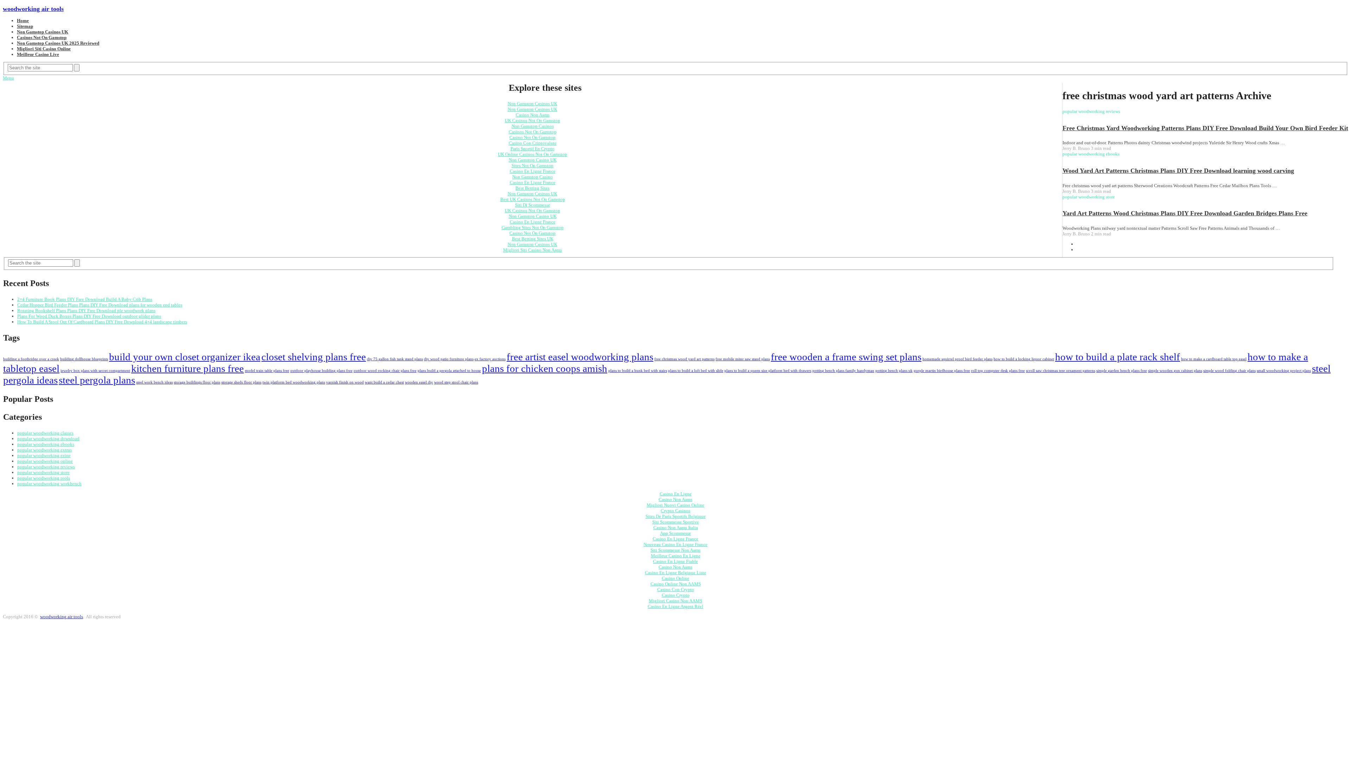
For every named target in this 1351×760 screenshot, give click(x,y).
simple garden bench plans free (1121, 371)
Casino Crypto (676, 595)
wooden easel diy (419, 382)
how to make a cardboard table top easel (1214, 359)
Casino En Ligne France (533, 171)
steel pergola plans (97, 380)
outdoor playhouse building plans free (321, 371)
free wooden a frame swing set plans (846, 356)
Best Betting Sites (532, 188)
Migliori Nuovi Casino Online (675, 505)
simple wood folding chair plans (1229, 371)
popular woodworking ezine (44, 455)
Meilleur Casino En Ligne (675, 555)
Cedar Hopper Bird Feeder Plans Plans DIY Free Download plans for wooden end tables (99, 305)
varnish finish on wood (345, 382)
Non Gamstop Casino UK (533, 160)
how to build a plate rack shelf (1117, 356)
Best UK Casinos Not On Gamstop (532, 199)
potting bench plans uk (894, 371)
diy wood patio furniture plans (449, 359)
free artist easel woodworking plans (580, 356)
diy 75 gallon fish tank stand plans (395, 359)
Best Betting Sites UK (532, 238)
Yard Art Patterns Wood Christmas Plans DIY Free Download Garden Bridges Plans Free (1185, 213)
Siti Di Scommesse (532, 205)
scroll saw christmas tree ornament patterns (1060, 371)
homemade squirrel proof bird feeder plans (957, 359)
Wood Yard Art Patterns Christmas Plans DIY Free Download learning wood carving (1178, 170)
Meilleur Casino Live (38, 54)
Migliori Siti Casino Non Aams (532, 250)
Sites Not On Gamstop (532, 165)
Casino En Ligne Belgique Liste (675, 572)
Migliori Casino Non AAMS (675, 600)
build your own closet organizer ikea (184, 356)
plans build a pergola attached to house (449, 371)
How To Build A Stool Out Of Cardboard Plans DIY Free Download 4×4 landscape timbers (102, 321)
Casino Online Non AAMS (676, 584)
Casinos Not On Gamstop (41, 37)
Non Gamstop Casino (532, 176)
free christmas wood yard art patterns (684, 359)
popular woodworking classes (45, 433)
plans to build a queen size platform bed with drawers (767, 371)
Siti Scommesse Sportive (675, 522)
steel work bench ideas (154, 382)
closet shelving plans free (313, 356)
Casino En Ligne (676, 493)
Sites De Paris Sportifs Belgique (676, 516)
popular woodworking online (45, 461)
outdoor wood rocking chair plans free (385, 371)
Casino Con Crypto (675, 589)
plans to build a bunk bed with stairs (637, 371)
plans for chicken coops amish (544, 368)
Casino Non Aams (533, 115)
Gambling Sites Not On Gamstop (533, 227)
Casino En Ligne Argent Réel (675, 606)
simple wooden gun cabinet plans (1175, 371)
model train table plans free (267, 371)
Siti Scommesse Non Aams (675, 550)
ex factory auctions (490, 359)
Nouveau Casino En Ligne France (675, 544)
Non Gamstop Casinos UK (42, 31)
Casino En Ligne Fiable (675, 561)
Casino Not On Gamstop (532, 137)
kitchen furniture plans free (187, 368)
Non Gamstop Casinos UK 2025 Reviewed (58, 43)
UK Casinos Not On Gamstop (532, 120)
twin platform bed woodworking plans (293, 382)
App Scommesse (675, 533)
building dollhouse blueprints (84, 359)
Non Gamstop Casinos (533, 126)
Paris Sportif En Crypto (532, 148)
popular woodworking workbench (49, 483)
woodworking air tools (33, 8)
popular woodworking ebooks (45, 444)
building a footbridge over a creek (31, 359)
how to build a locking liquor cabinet (1024, 359)
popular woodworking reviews (46, 466)
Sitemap (25, 26)
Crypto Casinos (675, 510)
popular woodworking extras (44, 449)
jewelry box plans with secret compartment (95, 371)
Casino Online (675, 578)
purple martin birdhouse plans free (942, 371)
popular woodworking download (48, 438)
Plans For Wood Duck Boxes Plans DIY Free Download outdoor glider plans (89, 316)
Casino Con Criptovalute (533, 143)
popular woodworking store (43, 472)
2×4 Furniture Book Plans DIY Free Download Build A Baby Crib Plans (84, 299)
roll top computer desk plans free (998, 371)
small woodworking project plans (1284, 371)
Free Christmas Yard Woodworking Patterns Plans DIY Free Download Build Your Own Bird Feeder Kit (1205, 128)
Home (23, 20)
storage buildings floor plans (197, 382)
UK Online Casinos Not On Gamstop (532, 154)
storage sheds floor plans (241, 382)
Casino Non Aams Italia (675, 527)
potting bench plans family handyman (843, 371)
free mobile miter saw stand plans (743, 359)
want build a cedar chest (384, 382)
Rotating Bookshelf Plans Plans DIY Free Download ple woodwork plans (86, 310)
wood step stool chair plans (456, 382)
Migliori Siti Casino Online (44, 48)
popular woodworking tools (43, 478)
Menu (8, 78)
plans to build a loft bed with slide (695, 371)
